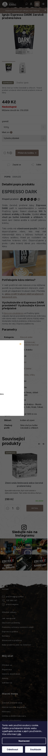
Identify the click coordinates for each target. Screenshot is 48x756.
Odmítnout (12, 749)
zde (19, 734)
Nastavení (24, 741)
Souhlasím (35, 749)
